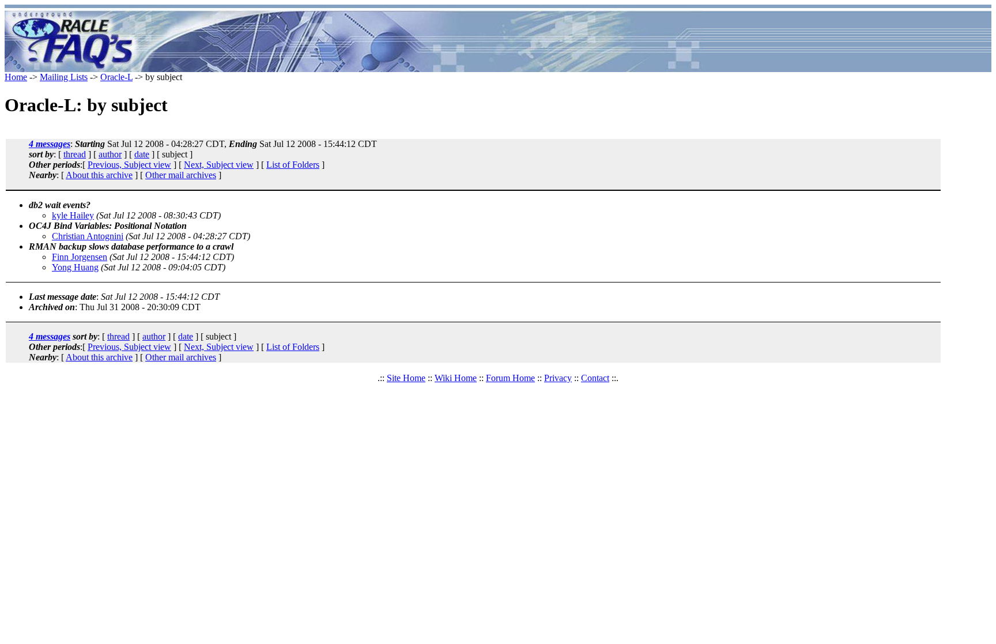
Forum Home (510, 378)
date (141, 154)
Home (16, 77)
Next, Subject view (219, 165)
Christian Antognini (87, 236)
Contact (595, 378)
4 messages (49, 144)
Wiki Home (456, 378)
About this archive (99, 175)
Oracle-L (116, 77)
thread (74, 154)
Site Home (406, 378)
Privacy (558, 378)
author (110, 154)
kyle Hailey (73, 215)
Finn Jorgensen (79, 257)
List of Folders (292, 165)
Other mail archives (180, 175)
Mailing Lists (64, 77)
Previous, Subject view (129, 165)
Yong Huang (75, 267)
